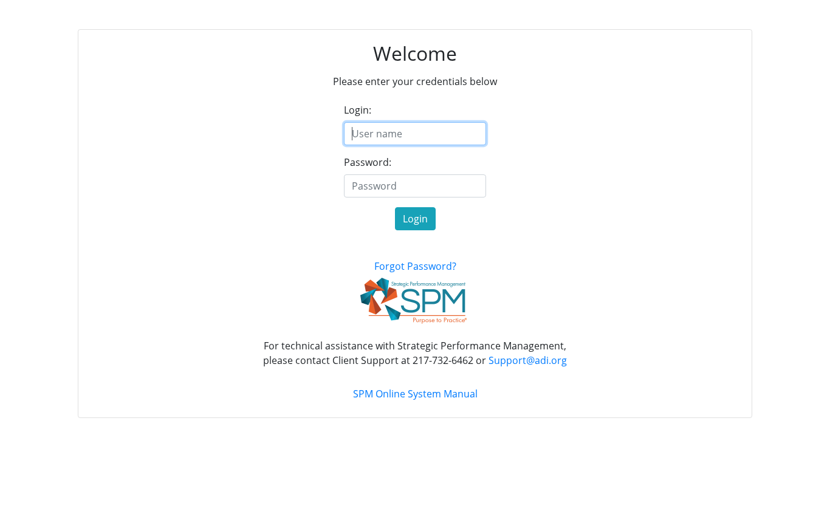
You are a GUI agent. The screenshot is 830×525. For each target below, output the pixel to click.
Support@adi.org (528, 360)
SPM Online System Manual (415, 393)
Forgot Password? (415, 266)
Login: (357, 110)
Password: (367, 162)
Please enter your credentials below (415, 81)
